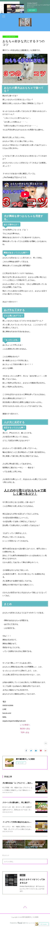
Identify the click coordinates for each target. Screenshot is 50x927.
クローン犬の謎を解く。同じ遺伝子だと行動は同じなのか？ (25, 802)
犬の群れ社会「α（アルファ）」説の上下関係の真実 (23, 783)
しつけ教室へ (25, 724)
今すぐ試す (32, 10)
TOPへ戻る (25, 732)
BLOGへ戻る (25, 728)
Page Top (25, 907)
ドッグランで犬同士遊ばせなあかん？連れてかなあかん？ (25, 822)
